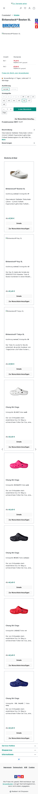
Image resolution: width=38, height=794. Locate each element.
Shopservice (7, 750)
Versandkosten (8, 784)
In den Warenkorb (24, 109)
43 (9, 100)
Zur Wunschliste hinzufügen (25, 119)
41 (33, 97)
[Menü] (4, 8)
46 (24, 100)
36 (9, 97)
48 (4, 104)
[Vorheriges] (2, 449)
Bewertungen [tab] (7, 143)
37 (14, 97)
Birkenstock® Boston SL (15, 189)
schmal (14, 89)
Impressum (8, 767)
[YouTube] (36, 26)
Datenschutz (18, 767)
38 (19, 97)
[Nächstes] (35, 449)
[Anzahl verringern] (4, 109)
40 (28, 97)
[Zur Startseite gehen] (19, 3)
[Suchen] (20, 8)
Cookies (32, 767)
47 (29, 100)
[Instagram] (36, 23)
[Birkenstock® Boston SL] (19, 43)
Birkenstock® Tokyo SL (15, 334)
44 (14, 100)
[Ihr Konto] (29, 8)
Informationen (7, 754)
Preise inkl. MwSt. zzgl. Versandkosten (15, 73)
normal (5, 89)
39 (23, 97)
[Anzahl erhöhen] (11, 109)
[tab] (18, 134)
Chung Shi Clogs (12, 407)
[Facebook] (36, 20)
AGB (25, 767)
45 (19, 100)
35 (4, 97)
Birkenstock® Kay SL (14, 262)
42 (4, 100)
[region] (19, 43)
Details (19, 223)
